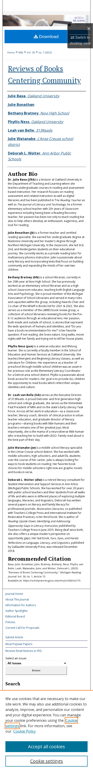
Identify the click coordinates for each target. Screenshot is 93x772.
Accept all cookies (46, 746)
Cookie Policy (24, 731)
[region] (46, 731)
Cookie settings (46, 761)
